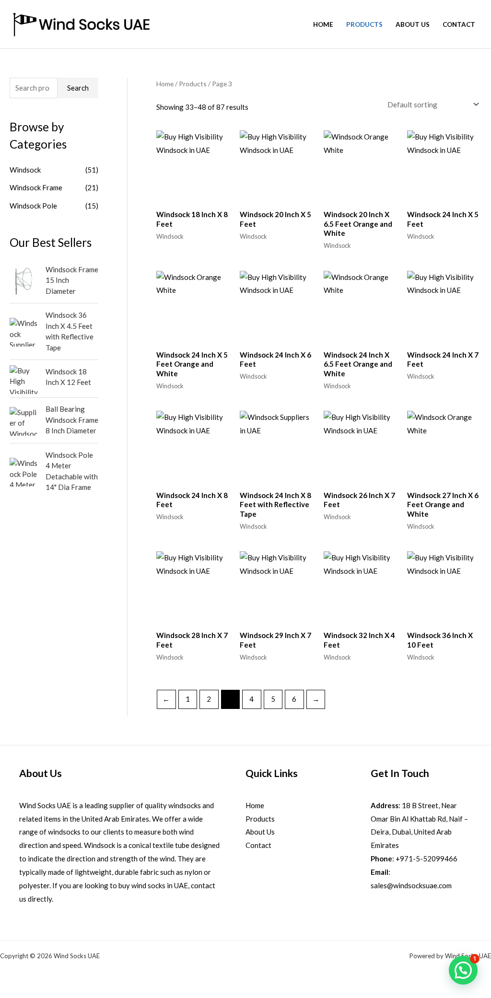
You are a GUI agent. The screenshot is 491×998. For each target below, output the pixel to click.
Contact (459, 24)
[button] (463, 970)
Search (78, 87)
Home (323, 24)
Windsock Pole (33, 205)
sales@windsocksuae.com (411, 885)
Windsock (25, 169)
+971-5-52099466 (426, 858)
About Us (413, 24)
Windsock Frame (36, 187)
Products (364, 24)
